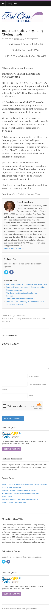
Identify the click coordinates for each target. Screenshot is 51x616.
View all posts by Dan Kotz (16, 249)
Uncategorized (32, 39)
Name (33, 376)
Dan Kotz (7, 39)
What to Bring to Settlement (14, 315)
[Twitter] (6, 272)
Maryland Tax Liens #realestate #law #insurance (20, 499)
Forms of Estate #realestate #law (14, 502)
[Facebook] (11, 272)
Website (30, 396)
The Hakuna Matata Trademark (19, 490)
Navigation (12, 3)
